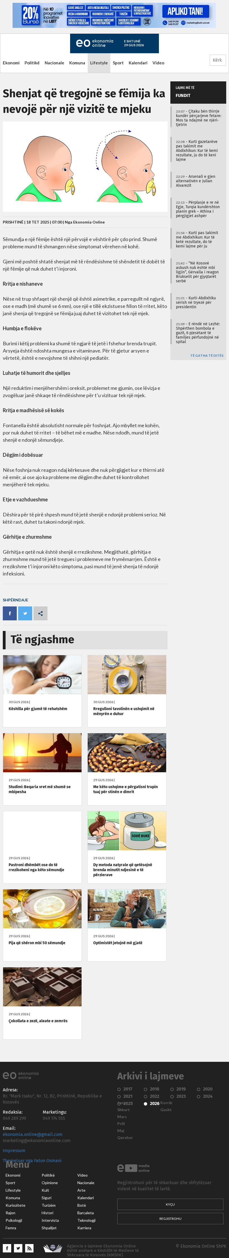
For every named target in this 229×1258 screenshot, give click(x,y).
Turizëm (49, 1205)
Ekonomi (11, 62)
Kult (45, 1190)
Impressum (14, 1150)
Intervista (50, 1220)
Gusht (166, 1110)
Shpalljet (49, 1228)
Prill (121, 1124)
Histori (47, 1213)
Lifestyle (99, 62)
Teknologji (86, 1220)
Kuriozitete (15, 1205)
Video (158, 62)
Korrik (166, 1103)
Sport (118, 62)
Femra (11, 1228)
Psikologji (14, 1220)
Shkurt (123, 1110)
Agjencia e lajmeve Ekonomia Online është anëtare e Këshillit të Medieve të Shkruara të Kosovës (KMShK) (103, 1250)
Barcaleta (85, 1213)
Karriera (84, 1228)
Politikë (32, 62)
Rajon (10, 1213)
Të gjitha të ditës (206, 356)
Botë (81, 1205)
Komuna (77, 62)
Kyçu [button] (170, 1204)
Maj (120, 1131)
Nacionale (54, 62)
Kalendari (138, 62)
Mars (122, 1117)
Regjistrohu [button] (170, 1218)
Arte (81, 1190)
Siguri (46, 1198)
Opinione (50, 1183)
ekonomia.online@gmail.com (33, 1134)
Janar (122, 1103)
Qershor (125, 1138)
